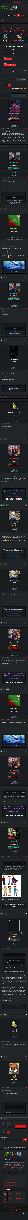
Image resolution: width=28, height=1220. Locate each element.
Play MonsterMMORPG (13, 40)
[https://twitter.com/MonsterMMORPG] (17, 2)
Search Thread (20, 1127)
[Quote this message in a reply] (26, 146)
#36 (26, 423)
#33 (26, 239)
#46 (26, 1087)
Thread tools (16, 95)
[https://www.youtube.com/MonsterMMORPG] (23, 2)
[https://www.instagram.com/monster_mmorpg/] (26, 2)
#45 (26, 1041)
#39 (26, 591)
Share (5, 146)
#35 (26, 370)
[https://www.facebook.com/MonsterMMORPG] (14, 2)
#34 (26, 308)
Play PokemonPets (12, 36)
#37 (26, 473)
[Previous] (4, 85)
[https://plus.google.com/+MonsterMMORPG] (20, 2)
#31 (26, 128)
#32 (26, 177)
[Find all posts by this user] (1, 146)
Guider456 (7, 240)
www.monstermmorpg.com (11, 1167)
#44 (26, 948)
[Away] (17, 162)
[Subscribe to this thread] (24, 95)
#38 (26, 533)
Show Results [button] (21, 79)
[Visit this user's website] (1, 505)
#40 (26, 657)
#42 (26, 786)
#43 (26, 856)
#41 (26, 719)
